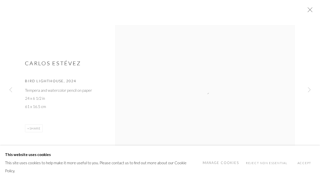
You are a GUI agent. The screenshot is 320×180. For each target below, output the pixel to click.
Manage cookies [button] (221, 163)
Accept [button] (304, 162)
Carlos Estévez (53, 63)
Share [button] (35, 128)
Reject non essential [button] (267, 162)
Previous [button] (11, 90)
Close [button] (308, 11)
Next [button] (309, 90)
